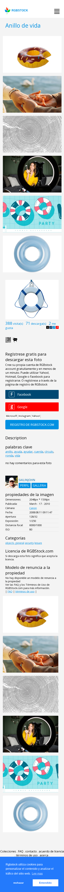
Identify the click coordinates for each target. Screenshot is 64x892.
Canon (33, 508)
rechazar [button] (18, 882)
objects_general (14, 543)
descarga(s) (38, 324)
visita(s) (18, 324)
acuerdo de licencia (51, 851)
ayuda (18, 452)
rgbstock (20, 10)
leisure (38, 543)
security (29, 543)
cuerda (38, 452)
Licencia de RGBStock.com (29, 551)
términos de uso (24, 591)
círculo (49, 452)
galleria (39, 485)
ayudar (28, 452)
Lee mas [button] (37, 873)
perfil (24, 485)
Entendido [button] (45, 882)
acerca (44, 855)
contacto (31, 851)
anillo (9, 452)
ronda (9, 455)
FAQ (9, 591)
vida (17, 455)
